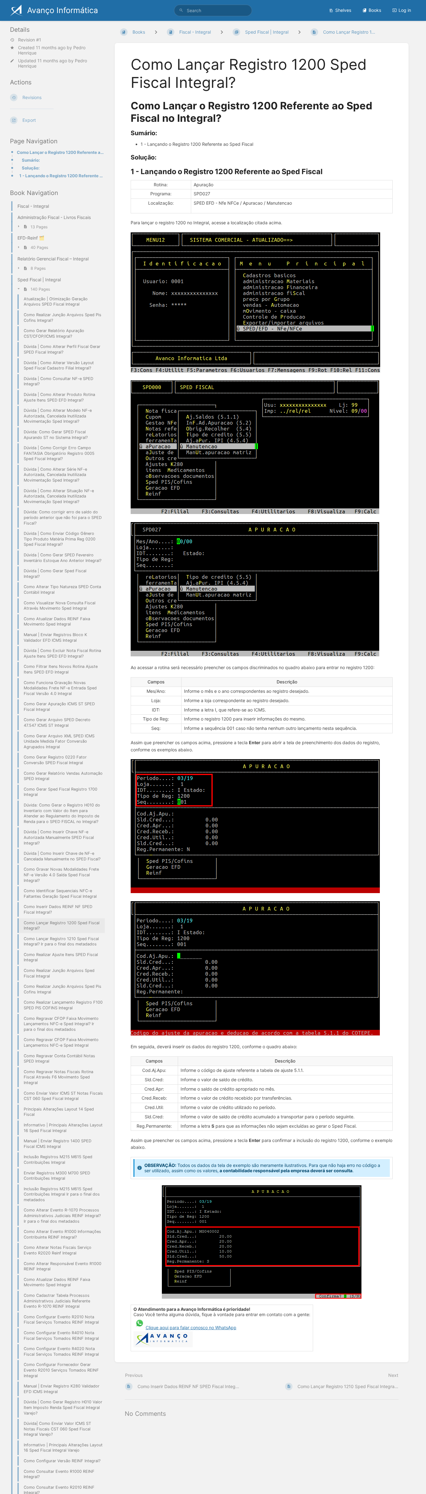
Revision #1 (29, 39)
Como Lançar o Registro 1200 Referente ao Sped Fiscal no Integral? (61, 152)
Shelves (343, 10)
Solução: (31, 167)
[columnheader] (156, 682)
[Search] (181, 10)
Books (375, 10)
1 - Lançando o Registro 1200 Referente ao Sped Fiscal (62, 175)
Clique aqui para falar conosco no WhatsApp (191, 1327)
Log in (405, 10)
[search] (213, 10)
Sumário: (31, 160)
